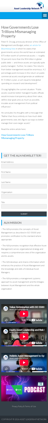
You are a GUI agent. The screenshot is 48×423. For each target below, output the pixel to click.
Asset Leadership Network (33, 419)
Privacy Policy (17, 406)
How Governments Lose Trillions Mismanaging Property (17, 136)
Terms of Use (30, 406)
